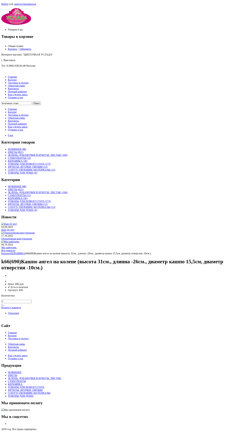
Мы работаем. (9, 247)
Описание (13, 313)
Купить (5, 307)
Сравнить (15, 307)
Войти (5, 4)
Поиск (37, 103)
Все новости (8, 250)
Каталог (5, 253)
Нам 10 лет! (7, 229)
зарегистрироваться (25, 4)
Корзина (12, 49)
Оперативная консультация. (16, 238)
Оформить (25, 49)
